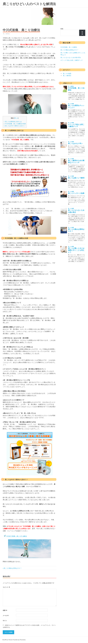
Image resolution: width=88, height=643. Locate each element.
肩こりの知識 (67, 73)
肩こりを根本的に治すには (13, 121)
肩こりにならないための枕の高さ (70, 57)
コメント (6, 587)
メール (6, 615)
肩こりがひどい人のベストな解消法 (29, 4)
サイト (5, 620)
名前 (5, 610)
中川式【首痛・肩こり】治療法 (16, 536)
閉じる (16, 118)
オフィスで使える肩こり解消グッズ (71, 60)
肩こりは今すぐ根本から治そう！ (15, 126)
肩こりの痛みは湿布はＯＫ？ (13, 568)
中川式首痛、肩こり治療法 (68, 47)
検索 (61, 29)
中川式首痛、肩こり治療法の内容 (15, 123)
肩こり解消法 (6, 33)
